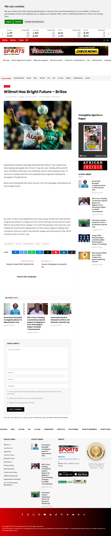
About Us (7, 445)
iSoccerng (73, 429)
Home (13, 60)
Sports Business (89, 429)
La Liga (60, 78)
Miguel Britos (28, 244)
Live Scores (6, 78)
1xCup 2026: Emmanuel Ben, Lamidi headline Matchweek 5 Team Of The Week (99, 239)
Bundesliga (78, 78)
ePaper (21, 40)
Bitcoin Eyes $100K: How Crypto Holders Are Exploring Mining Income (99, 257)
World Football (56, 60)
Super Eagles (19, 78)
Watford (46, 244)
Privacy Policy (9, 465)
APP (26, 40)
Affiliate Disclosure (11, 476)
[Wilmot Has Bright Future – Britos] (37, 149)
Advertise (7, 452)
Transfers (69, 60)
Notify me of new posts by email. (21, 403)
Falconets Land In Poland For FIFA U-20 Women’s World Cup (60, 319)
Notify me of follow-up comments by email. (26, 398)
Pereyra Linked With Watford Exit (20, 264)
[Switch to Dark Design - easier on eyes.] (104, 40)
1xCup (29, 78)
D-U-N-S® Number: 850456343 (11, 484)
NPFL (35, 78)
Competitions (79, 60)
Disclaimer (8, 462)
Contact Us (8, 448)
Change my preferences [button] (34, 22)
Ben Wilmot (9, 244)
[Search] (107, 40)
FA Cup (7, 86)
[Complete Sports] (14, 51)
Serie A (68, 78)
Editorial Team (9, 458)
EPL (54, 78)
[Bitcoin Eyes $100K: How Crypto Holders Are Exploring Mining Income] (84, 256)
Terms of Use (9, 455)
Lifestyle (61, 429)
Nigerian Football (24, 60)
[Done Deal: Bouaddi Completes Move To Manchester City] (14, 309)
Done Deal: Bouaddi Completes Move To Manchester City (13, 319)
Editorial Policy (9, 469)
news (38, 244)
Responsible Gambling (12, 479)
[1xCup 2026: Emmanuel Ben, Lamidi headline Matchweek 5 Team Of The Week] (84, 238)
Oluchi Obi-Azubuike (26, 277)
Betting (4, 40)
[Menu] (6, 60)
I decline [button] (18, 22)
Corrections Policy (10, 472)
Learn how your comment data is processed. (51, 417)
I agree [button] (8, 22)
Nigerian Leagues (40, 60)
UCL (48, 78)
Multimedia (97, 60)
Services (13, 40)
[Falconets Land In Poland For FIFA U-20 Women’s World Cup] (61, 309)
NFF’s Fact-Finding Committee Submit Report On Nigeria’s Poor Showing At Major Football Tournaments (36, 323)
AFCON (42, 78)
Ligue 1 (87, 78)
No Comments (45, 97)
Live (88, 60)
